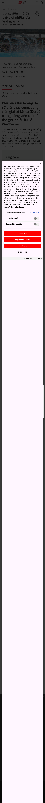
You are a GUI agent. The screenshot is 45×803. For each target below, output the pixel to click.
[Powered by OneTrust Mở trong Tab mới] (33, 258)
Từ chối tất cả (22, 233)
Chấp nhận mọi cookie (22, 240)
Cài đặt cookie (22, 252)
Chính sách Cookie (17, 207)
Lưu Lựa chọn (22, 246)
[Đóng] (40, 163)
